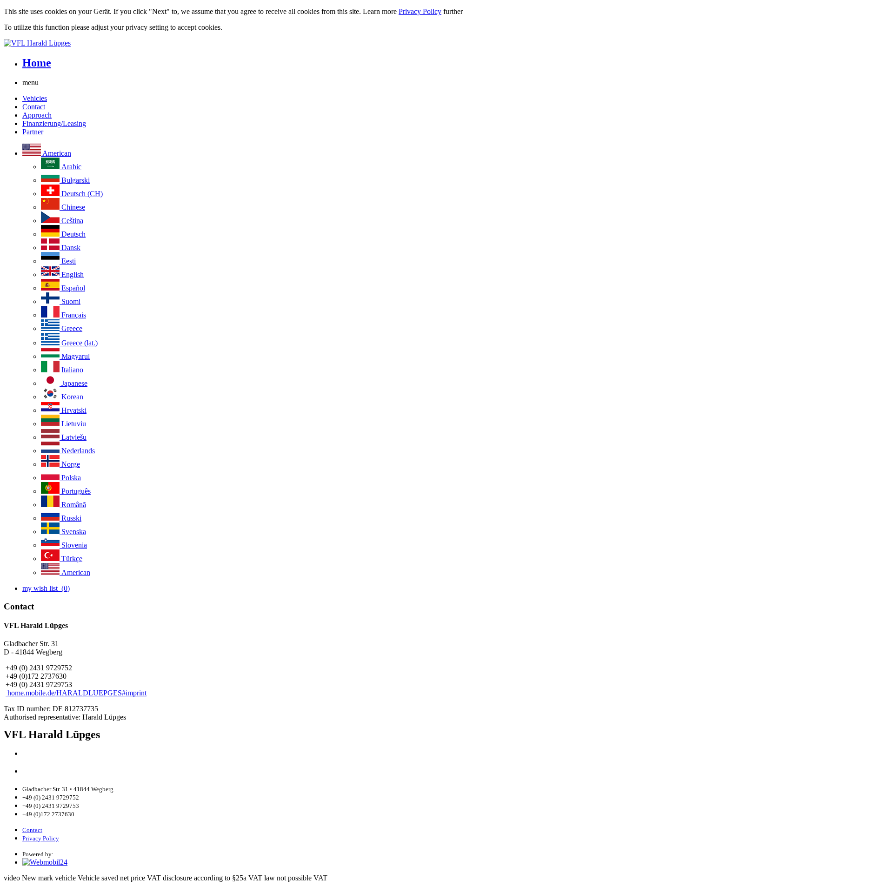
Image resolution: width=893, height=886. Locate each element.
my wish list (46, 588)
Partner (32, 132)
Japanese (73, 383)
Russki (70, 518)
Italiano (71, 370)
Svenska (73, 532)
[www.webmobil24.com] (44, 862)
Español (72, 288)
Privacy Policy (420, 11)
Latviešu (73, 437)
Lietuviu (73, 424)
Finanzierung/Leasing (54, 123)
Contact (33, 107)
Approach (37, 115)
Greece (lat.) (79, 343)
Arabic (70, 167)
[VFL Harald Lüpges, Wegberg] (446, 43)
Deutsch (73, 234)
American (56, 153)
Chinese (72, 207)
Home (36, 63)
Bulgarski (75, 180)
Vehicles (34, 98)
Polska (70, 478)
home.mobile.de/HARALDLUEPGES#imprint (76, 693)
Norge (70, 464)
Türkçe (71, 558)
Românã (73, 505)
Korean (71, 397)
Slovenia (73, 545)
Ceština (71, 221)
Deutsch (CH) (81, 194)
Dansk (70, 247)
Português (75, 491)
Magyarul (75, 356)
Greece (71, 328)
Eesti (68, 261)
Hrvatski (73, 410)
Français (73, 315)
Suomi (70, 301)
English (72, 274)
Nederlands (77, 451)
